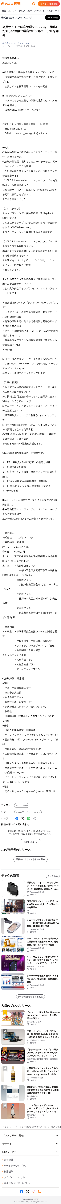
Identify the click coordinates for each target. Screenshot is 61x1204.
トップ (5, 1127)
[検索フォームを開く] (34, 4)
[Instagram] (33, 1191)
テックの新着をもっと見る (30, 996)
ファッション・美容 (43, 11)
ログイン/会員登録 (48, 4)
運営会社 (7, 1159)
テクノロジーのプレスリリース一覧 (29, 1127)
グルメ (22, 11)
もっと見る (53, 876)
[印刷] (34, 818)
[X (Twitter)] (22, 818)
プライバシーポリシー (15, 1177)
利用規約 (7, 1171)
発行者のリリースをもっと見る (30, 859)
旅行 (30, 11)
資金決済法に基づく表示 (16, 1183)
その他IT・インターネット (28, 812)
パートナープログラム (15, 1165)
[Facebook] (16, 818)
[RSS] (39, 1191)
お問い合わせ (30, 842)
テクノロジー (22, 805)
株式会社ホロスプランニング (15, 43)
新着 (4, 11)
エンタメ (12, 11)
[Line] (28, 818)
